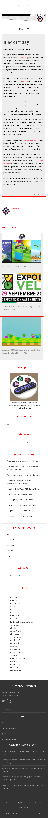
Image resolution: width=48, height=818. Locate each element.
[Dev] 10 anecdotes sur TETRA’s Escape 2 (21, 511)
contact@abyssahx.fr (12, 692)
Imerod (12, 610)
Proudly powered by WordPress (17, 803)
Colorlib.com (23, 807)
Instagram (10, 545)
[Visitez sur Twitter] (3, 702)
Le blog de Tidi (15, 616)
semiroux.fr (14, 655)
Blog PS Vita (14, 634)
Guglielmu (13, 661)
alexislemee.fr (15, 640)
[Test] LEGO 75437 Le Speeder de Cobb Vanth (23, 461)
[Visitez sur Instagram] (10, 702)
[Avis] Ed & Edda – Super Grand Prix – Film (21, 505)
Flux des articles (9, 728)
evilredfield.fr (15, 649)
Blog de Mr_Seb (15, 628)
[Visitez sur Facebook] (7, 702)
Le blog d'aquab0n (16, 601)
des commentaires (10, 734)
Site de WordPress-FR (9, 739)
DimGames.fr (14, 622)
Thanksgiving (23, 58)
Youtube (10, 551)
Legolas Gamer (15, 670)
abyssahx (15, 208)
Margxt (12, 613)
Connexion (5, 723)
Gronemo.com (15, 664)
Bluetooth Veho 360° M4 (31, 140)
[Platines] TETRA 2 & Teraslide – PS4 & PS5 (21, 500)
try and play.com (16, 637)
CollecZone (14, 667)
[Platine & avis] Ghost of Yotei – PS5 (19, 494)
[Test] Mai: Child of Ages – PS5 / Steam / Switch (23, 489)
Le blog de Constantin (18, 658)
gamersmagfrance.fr (27, 622)
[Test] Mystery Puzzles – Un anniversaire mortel (23, 475)
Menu (22, 29)
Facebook (10, 540)
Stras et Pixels (15, 598)
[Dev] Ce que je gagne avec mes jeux (16, 266)
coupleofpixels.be (16, 631)
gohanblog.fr (14, 643)
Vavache (13, 607)
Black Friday (16, 67)
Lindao (4, 751)
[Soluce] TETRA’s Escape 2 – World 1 (19, 516)
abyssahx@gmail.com (10, 695)
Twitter (9, 534)
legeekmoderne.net (17, 652)
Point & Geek (14, 619)
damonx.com (14, 625)
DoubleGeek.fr (15, 604)
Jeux (8, 556)
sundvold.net (14, 646)
